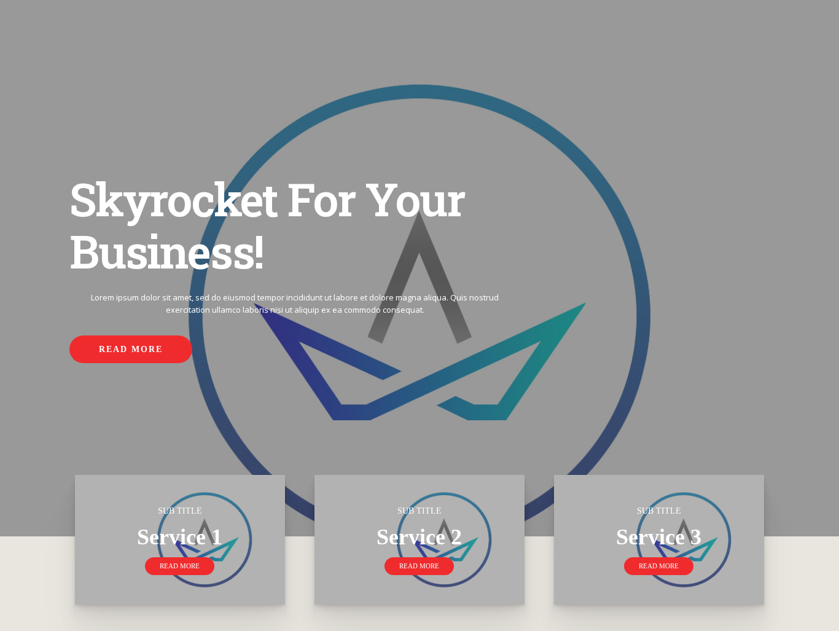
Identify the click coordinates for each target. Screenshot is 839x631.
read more (180, 566)
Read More (131, 349)
